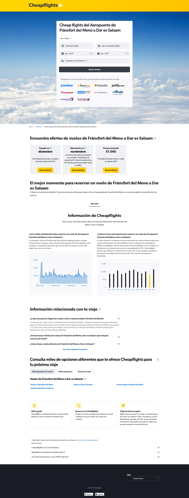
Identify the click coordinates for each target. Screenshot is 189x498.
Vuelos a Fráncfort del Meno (41, 385)
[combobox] (66, 38)
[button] (75, 53)
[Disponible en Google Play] (88, 494)
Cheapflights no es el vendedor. (45, 447)
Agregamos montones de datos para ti (48, 452)
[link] (45, 170)
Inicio (31, 127)
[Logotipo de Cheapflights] (43, 5)
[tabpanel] (94, 266)
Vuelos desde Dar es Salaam (41, 388)
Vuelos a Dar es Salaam (83, 385)
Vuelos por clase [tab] (84, 372)
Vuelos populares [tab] (65, 372)
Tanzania (38, 127)
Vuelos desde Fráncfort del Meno (129, 385)
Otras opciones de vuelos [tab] (42, 372)
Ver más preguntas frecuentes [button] (75, 349)
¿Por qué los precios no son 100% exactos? (50, 457)
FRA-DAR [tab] (94, 204)
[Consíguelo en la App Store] (99, 494)
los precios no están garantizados (87, 440)
